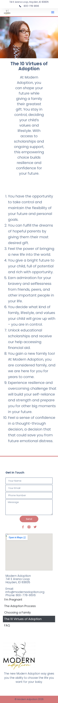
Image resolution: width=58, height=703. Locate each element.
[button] (52, 12)
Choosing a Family (17, 612)
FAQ (7, 625)
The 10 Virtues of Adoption (23, 619)
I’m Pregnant (13, 599)
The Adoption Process (20, 606)
